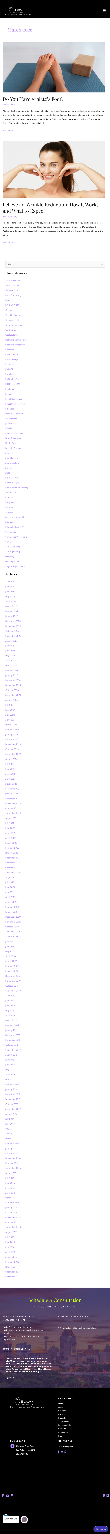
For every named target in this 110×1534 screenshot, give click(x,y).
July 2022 (9, 823)
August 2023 (11, 759)
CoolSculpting (12, 334)
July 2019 (9, 1000)
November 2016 (13, 1158)
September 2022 (13, 813)
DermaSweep (11, 359)
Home (60, 1403)
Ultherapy (9, 556)
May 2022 (10, 833)
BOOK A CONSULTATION (18, 1348)
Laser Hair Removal (14, 433)
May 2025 (10, 655)
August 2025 (11, 640)
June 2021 (10, 887)
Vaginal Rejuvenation (15, 566)
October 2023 (12, 749)
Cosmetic (62, 1410)
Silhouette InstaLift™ (14, 527)
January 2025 (11, 675)
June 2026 (10, 591)
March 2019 (11, 1020)
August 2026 (11, 581)
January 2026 (11, 616)
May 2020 (10, 951)
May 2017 (9, 1128)
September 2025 (13, 636)
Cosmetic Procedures (15, 344)
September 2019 (13, 990)
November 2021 (13, 862)
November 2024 (13, 685)
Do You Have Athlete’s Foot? (33, 99)
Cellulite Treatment (14, 315)
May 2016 (9, 1187)
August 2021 (11, 877)
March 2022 (11, 842)
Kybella (8, 428)
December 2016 (12, 1153)
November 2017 (13, 1099)
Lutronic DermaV (13, 448)
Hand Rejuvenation (14, 413)
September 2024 (13, 695)
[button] (18, 1348)
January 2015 (11, 1266)
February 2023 (12, 788)
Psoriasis (9, 497)
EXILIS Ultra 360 (12, 384)
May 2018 (9, 1069)
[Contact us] (104, 1495)
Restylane (9, 502)
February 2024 (12, 729)
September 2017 (13, 1109)
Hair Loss (9, 408)
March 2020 (11, 961)
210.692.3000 (22, 1453)
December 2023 (13, 739)
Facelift (8, 393)
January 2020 (11, 971)
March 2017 (11, 1138)
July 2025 (9, 645)
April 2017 (10, 1133)
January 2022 (11, 852)
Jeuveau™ (9, 423)
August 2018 (11, 1054)
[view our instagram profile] (65, 1452)
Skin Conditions (12, 546)
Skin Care (9, 541)
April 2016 (10, 1192)
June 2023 (10, 769)
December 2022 (13, 798)
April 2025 (10, 660)
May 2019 (9, 1010)
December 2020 (13, 916)
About (60, 1407)
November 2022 (13, 803)
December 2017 (12, 1094)
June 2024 (10, 709)
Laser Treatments (13, 438)
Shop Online (63, 1421)
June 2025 (10, 650)
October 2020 (12, 926)
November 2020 (13, 921)
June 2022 (10, 828)
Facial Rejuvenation (14, 398)
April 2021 (10, 897)
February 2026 (12, 611)
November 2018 (13, 1040)
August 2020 (11, 936)
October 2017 (11, 1104)
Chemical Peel (12, 320)
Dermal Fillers (11, 354)
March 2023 (11, 783)
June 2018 (10, 1064)
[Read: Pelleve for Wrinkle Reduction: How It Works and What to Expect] (54, 169)
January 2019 (11, 1030)
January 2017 (11, 1148)
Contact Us (62, 1428)
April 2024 (10, 719)
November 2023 (13, 744)
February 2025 (12, 670)
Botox (7, 300)
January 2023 (11, 793)
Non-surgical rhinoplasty (16, 487)
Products (62, 1417)
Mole (7, 472)
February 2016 (12, 1202)
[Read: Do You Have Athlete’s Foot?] (54, 67)
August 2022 (11, 818)
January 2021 (11, 911)
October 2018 (11, 1044)
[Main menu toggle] (104, 10)
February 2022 (12, 847)
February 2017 (12, 1143)
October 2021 (11, 867)
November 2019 (13, 980)
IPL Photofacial (12, 418)
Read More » (8, 130)
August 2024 (11, 700)
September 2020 (13, 931)
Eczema (9, 364)
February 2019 (12, 1025)
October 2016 (11, 1163)
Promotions (63, 1432)
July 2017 (9, 1118)
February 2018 (12, 1084)
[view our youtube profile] (62, 1452)
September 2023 (13, 754)
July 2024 (9, 704)
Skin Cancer (11, 531)
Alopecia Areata (12, 285)
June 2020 (10, 946)
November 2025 (13, 626)
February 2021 (12, 906)
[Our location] (107, 1495)
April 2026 (10, 601)
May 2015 (9, 1247)
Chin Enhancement (14, 324)
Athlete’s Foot (9, 104)
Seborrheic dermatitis (15, 517)
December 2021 (12, 857)
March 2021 (11, 902)
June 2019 (10, 1005)
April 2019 (10, 1015)
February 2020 (12, 966)
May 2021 (9, 892)
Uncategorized (12, 561)
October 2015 (11, 1222)
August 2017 (11, 1114)
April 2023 (10, 778)
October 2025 (12, 631)
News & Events (12, 477)
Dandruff (9, 349)
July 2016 (9, 1178)
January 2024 (11, 734)
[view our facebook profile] (58, 1452)
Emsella (8, 374)
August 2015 (11, 1232)
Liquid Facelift (11, 443)
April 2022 (10, 838)
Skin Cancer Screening (16, 536)
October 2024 (12, 690)
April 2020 (10, 956)
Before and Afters (65, 1425)
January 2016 (11, 1207)
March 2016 (11, 1197)
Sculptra (9, 512)
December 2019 (12, 975)
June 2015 (10, 1242)
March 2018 (11, 1079)
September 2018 (13, 1049)
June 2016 (10, 1183)
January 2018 (11, 1089)
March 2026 (11, 606)
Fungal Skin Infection (15, 403)
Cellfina (8, 310)
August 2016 (11, 1173)
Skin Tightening (10, 216)
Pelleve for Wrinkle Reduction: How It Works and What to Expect (51, 207)
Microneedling (12, 462)
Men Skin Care (12, 458)
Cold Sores (10, 329)
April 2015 (10, 1252)
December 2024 (13, 680)
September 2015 (13, 1227)
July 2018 (9, 1059)
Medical (9, 453)
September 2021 (13, 872)
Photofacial (10, 492)
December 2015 (12, 1212)
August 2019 (11, 995)
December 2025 (13, 621)
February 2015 (12, 1261)
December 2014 (12, 1271)
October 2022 (12, 808)
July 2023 (9, 764)
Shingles (9, 522)
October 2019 (11, 985)
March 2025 (11, 665)
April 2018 (10, 1074)
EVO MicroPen (12, 379)
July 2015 (9, 1237)
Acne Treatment (12, 280)
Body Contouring (13, 295)
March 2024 (11, 724)
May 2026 (10, 596)
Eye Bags (9, 389)
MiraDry (9, 467)
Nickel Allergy (12, 482)
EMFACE (9, 369)
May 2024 (10, 714)
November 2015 (13, 1217)
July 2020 (9, 941)
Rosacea (9, 507)
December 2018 (12, 1035)
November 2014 (13, 1276)
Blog (60, 1435)
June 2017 (10, 1123)
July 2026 (9, 586)
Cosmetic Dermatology (15, 339)
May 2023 (10, 773)
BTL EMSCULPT (12, 305)
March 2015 (11, 1256)
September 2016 (13, 1168)
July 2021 (9, 882)
